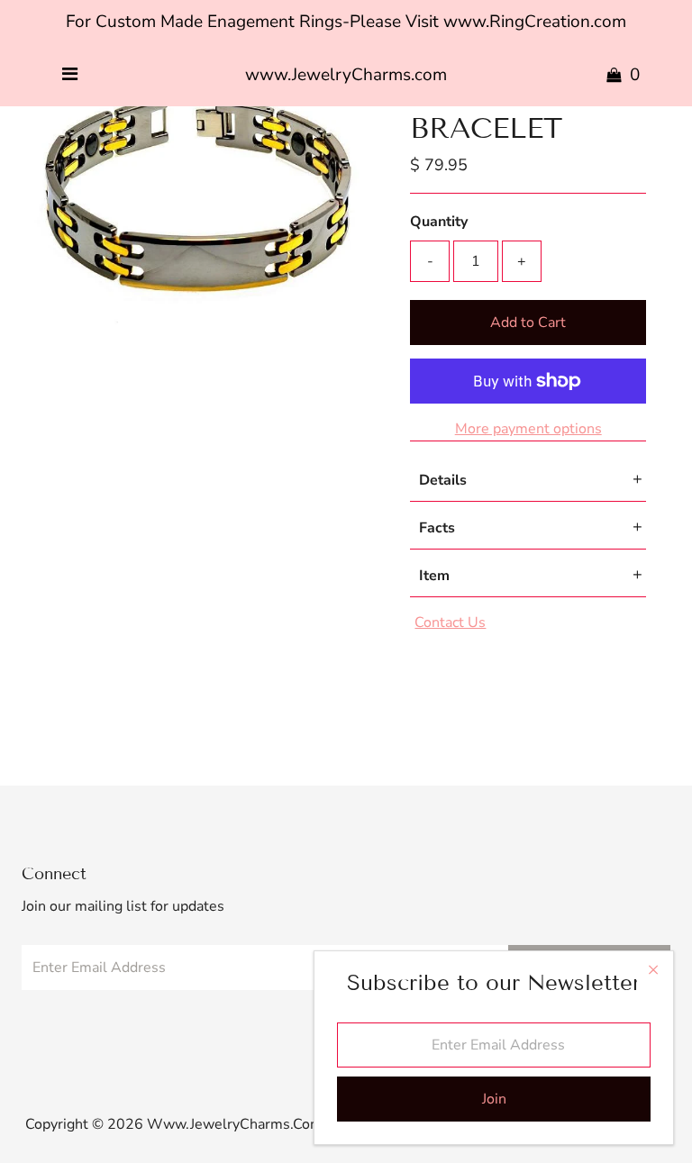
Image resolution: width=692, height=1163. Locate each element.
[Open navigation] (70, 74)
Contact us (450, 622)
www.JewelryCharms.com (346, 74)
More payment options (528, 429)
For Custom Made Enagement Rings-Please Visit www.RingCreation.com (346, 21)
